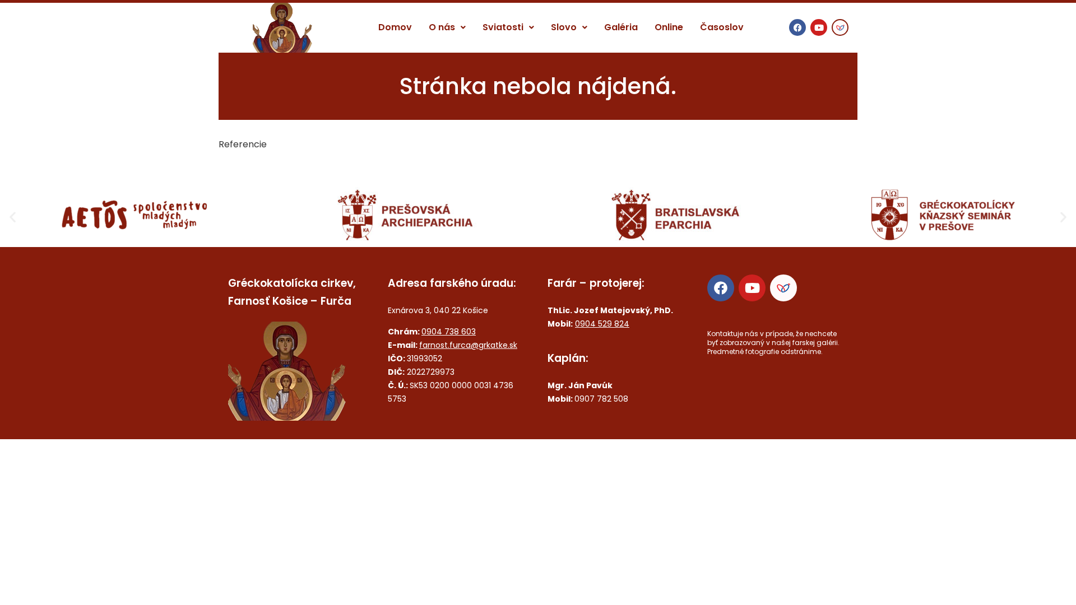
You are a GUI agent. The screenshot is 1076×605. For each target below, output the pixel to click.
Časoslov (722, 27)
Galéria (621, 27)
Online (669, 27)
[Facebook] (797, 27)
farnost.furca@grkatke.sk (468, 345)
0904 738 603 (448, 331)
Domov (395, 27)
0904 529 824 (602, 323)
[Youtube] (818, 27)
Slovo (564, 27)
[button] (447, 27)
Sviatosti (503, 27)
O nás (442, 27)
